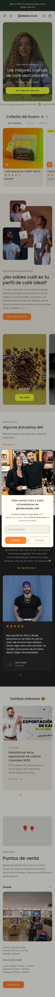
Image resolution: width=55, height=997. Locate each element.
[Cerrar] (49, 453)
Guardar (15, 540)
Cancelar (39, 540)
